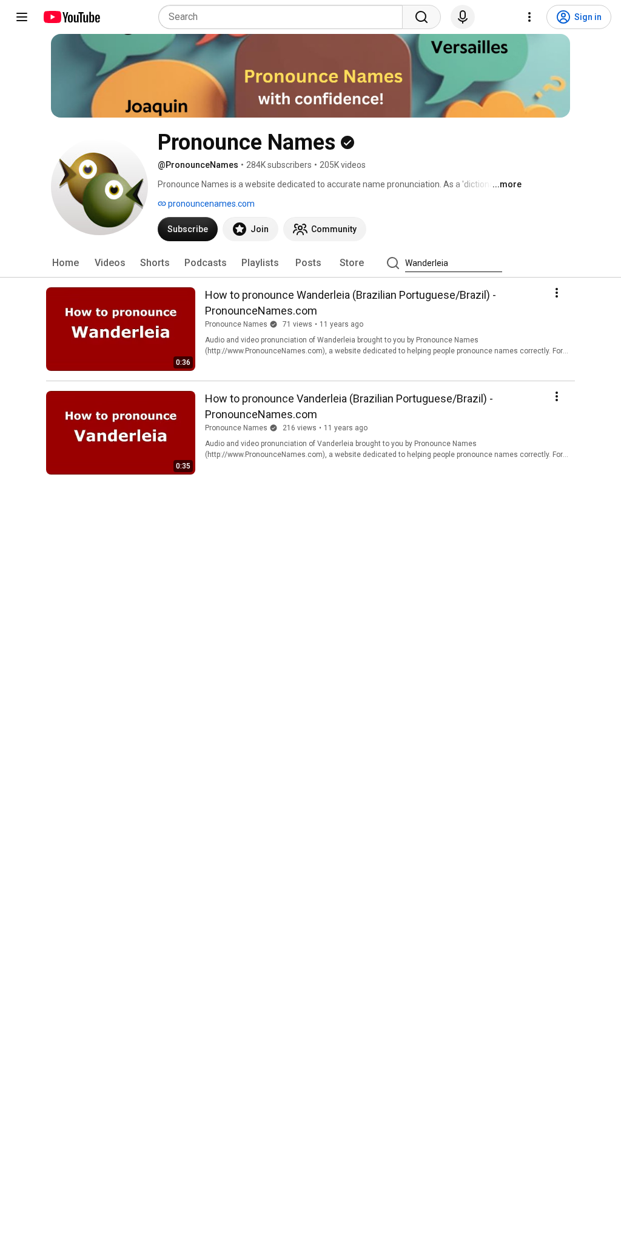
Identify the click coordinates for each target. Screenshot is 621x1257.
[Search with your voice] (463, 17)
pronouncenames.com (210, 203)
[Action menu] (557, 293)
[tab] (65, 263)
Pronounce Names (236, 324)
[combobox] (284, 17)
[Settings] (529, 17)
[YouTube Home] (71, 17)
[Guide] (22, 17)
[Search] (421, 17)
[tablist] (310, 263)
